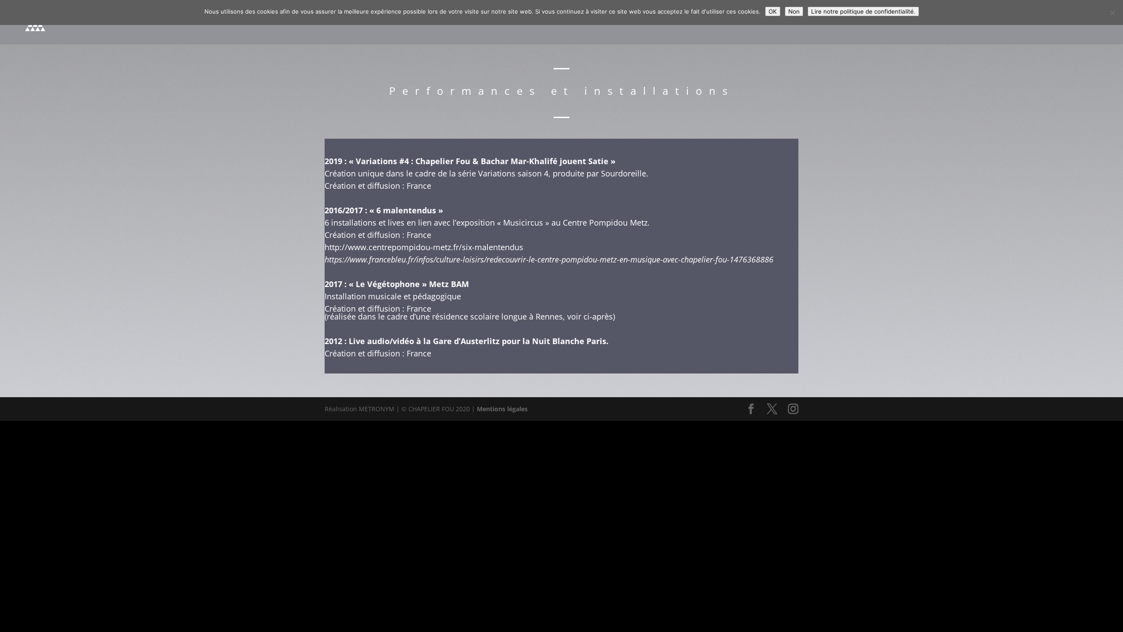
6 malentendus (407, 210)
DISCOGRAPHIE (805, 22)
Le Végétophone (389, 284)
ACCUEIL (693, 22)
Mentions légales (502, 409)
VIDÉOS (959, 22)
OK (773, 11)
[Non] (1112, 12)
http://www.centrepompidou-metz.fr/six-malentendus (424, 247)
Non (794, 11)
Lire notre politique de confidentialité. (863, 11)
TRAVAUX (1001, 22)
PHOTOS (919, 22)
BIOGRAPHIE (743, 22)
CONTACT (1055, 22)
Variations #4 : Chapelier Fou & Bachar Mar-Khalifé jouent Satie (481, 161)
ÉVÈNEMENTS (869, 22)
